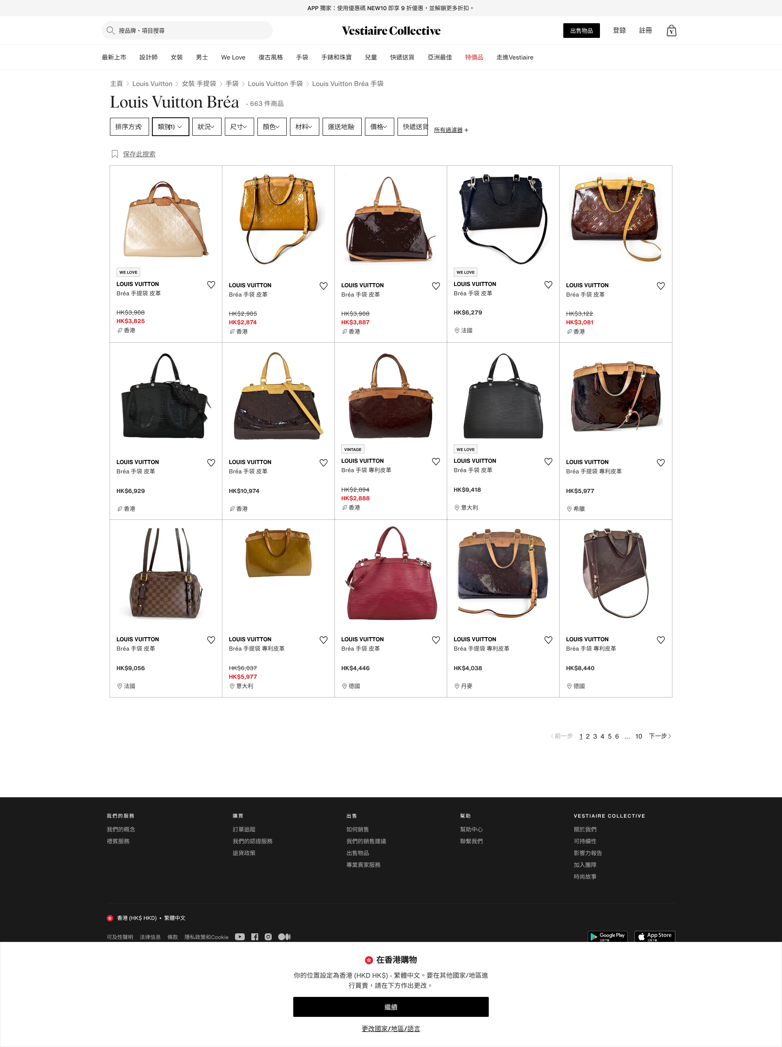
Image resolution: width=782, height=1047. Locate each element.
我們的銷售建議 (366, 841)
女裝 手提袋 (199, 83)
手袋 (232, 83)
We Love (233, 57)
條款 (172, 937)
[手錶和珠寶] (358, 57)
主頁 (116, 83)
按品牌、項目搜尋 (142, 30)
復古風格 (271, 57)
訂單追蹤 (244, 829)
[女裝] (189, 57)
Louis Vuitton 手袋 (275, 83)
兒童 (371, 57)
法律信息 (150, 937)
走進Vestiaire (515, 57)
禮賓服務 (118, 841)
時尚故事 (585, 877)
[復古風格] (289, 57)
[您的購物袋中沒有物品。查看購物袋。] (671, 30)
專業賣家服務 (363, 865)
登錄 (619, 30)
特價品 (474, 57)
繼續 (391, 1007)
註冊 (645, 30)
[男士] (214, 57)
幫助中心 (471, 829)
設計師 (148, 57)
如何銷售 (357, 829)
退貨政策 (244, 853)
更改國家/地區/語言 (391, 1029)
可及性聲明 (120, 937)
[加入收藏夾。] (211, 285)
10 (638, 736)
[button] (671, 30)
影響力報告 (588, 853)
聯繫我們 (471, 841)
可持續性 (585, 841)
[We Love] (252, 57)
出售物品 (581, 30)
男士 (202, 57)
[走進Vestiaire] (540, 57)
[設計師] (164, 57)
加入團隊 (585, 865)
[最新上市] (133, 57)
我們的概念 (121, 829)
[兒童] (383, 57)
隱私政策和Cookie (206, 937)
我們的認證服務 (252, 841)
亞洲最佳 (440, 57)
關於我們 (585, 829)
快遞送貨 (402, 57)
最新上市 (114, 57)
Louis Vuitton (152, 83)
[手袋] (315, 57)
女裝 (177, 57)
